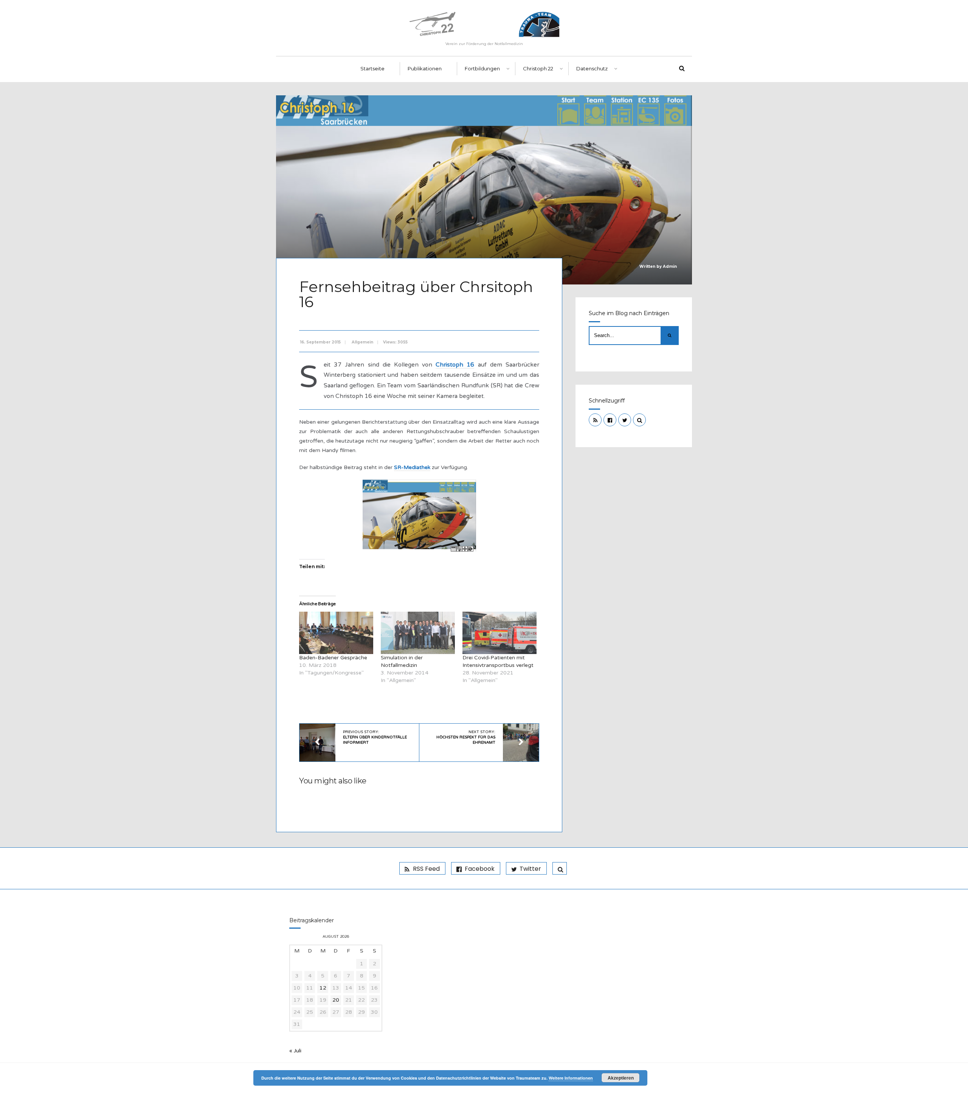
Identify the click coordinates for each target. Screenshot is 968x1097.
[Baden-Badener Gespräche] (336, 633)
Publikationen (425, 68)
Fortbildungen (482, 68)
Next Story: (465, 737)
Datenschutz (592, 68)
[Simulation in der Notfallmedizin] (418, 633)
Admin (670, 266)
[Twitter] (624, 419)
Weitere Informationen (571, 1078)
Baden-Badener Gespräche (333, 657)
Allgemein (362, 342)
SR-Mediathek (412, 467)
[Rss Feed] (595, 419)
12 (323, 988)
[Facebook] (609, 419)
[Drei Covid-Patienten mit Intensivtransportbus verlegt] (499, 633)
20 (335, 1000)
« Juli (295, 1050)
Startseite (372, 68)
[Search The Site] (639, 419)
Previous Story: (375, 737)
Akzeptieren (621, 1077)
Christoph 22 (538, 68)
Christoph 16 (455, 364)
